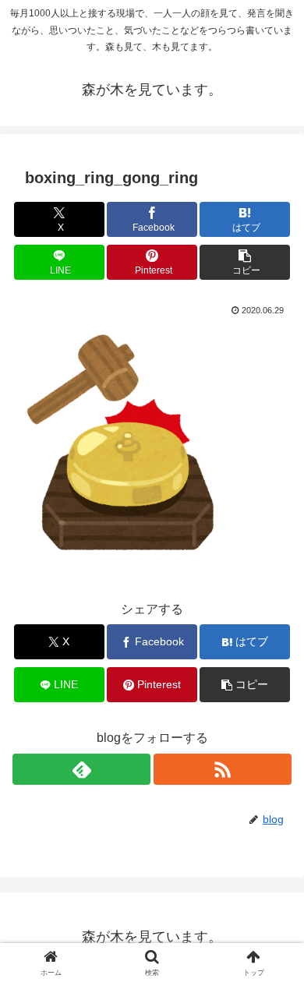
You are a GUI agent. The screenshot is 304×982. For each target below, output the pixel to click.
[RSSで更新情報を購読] (223, 769)
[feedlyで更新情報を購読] (81, 769)
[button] (245, 262)
